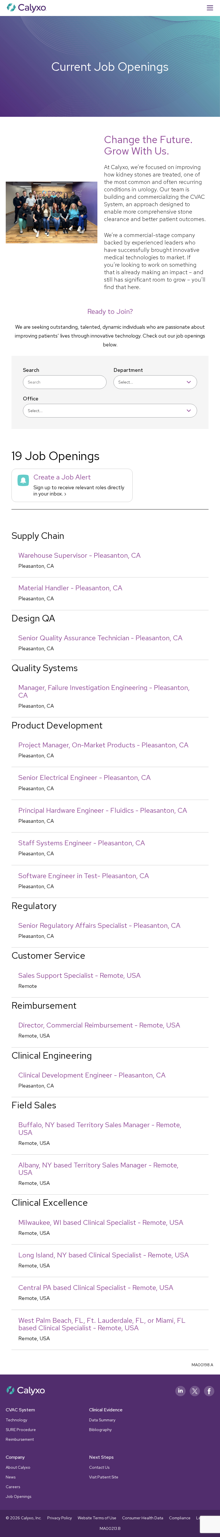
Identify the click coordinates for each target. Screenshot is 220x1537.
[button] (210, 8)
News (10, 1477)
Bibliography (100, 1430)
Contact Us (99, 1467)
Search (31, 370)
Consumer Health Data (142, 1518)
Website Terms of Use (97, 1518)
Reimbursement (20, 1439)
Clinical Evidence (106, 1410)
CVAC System (20, 1410)
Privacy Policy (59, 1518)
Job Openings (18, 1496)
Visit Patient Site (103, 1477)
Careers (13, 1487)
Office (30, 399)
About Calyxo (18, 1467)
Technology (16, 1420)
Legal (201, 1518)
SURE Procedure (21, 1430)
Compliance (179, 1518)
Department (128, 370)
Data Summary (102, 1420)
